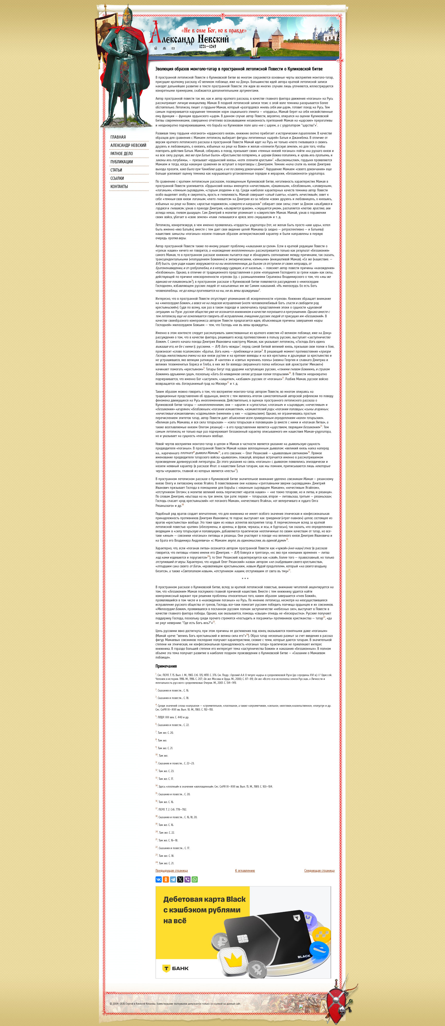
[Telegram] (173, 879)
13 (321, 425)
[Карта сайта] (164, 49)
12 (228, 382)
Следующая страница (319, 870)
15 (219, 452)
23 (214, 621)
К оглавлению (245, 870)
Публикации (121, 162)
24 (247, 634)
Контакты (119, 186)
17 (236, 469)
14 (193, 452)
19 (287, 539)
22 (324, 617)
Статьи (116, 170)
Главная (118, 137)
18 (183, 504)
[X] (180, 879)
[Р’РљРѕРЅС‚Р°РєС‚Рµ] (159, 879)
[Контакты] (173, 49)
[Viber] (187, 879)
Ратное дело (121, 153)
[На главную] (155, 49)
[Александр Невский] (197, 43)
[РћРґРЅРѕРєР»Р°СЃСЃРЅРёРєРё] (166, 879)
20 (208, 556)
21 (289, 569)
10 (290, 372)
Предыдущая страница (172, 870)
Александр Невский (128, 145)
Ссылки (117, 178)
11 (283, 377)
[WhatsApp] (195, 879)
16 (309, 452)
